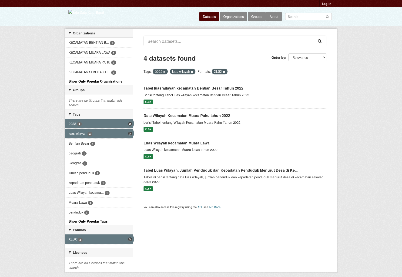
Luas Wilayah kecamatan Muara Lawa (177, 143)
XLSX (148, 101)
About (274, 16)
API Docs (215, 207)
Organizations (233, 16)
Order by (278, 57)
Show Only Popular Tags (88, 221)
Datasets (209, 16)
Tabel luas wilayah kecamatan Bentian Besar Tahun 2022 (193, 88)
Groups (256, 16)
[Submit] (327, 16)
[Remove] (164, 71)
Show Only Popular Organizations (95, 81)
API (200, 207)
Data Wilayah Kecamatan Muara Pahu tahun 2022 (187, 115)
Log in (326, 3)
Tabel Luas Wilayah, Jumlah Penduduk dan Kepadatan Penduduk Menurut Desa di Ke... (221, 170)
